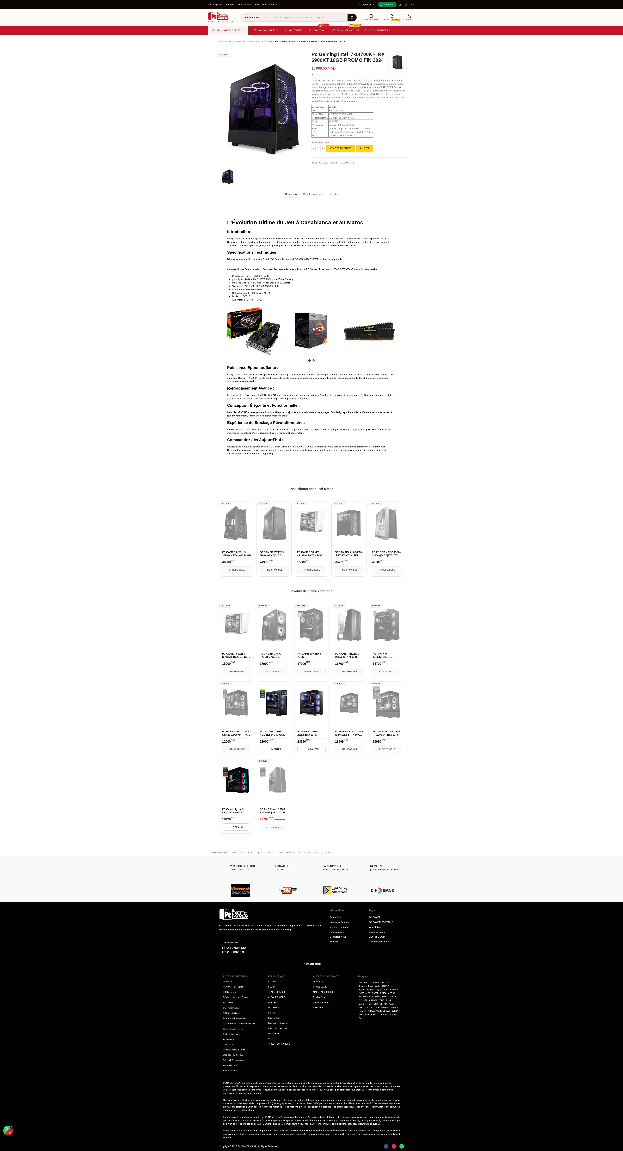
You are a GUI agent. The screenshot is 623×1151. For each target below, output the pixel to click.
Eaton (369, 1007)
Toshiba (393, 1014)
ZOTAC (383, 993)
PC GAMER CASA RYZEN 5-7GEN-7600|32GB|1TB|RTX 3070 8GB (271, 655)
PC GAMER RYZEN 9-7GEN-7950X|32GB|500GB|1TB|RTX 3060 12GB (311, 655)
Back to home (400, 41)
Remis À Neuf (319, 997)
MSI (234, 852)
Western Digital (383, 1011)
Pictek (388, 1000)
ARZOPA (373, 1000)
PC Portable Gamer (231, 1013)
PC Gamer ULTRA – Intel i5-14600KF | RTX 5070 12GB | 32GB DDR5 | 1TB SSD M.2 (349, 733)
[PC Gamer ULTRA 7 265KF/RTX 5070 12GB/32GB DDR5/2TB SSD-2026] (311, 703)
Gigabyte (290, 852)
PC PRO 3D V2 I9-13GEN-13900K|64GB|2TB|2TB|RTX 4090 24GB (386, 554)
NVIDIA (394, 1011)
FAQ (257, 4)
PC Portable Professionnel (234, 1018)
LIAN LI (362, 1007)
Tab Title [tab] (333, 194)
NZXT (328, 852)
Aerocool (394, 989)
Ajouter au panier (340, 148)
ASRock (371, 1011)
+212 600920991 (233, 952)
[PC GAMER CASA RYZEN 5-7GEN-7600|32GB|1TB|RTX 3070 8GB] (274, 625)
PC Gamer (227, 982)
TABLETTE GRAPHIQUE (279, 1044)
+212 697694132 (233, 948)
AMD (386, 989)
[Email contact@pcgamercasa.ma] (400, 4)
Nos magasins (215, 4)
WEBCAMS (273, 1002)
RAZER (375, 993)
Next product (404, 41)
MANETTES (273, 1007)
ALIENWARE (365, 997)
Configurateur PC (268, 30)
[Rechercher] (352, 17)
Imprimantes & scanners (278, 1023)
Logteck (379, 989)
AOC (368, 993)
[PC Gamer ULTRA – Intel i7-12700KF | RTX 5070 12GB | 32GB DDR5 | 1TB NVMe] (387, 703)
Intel (382, 982)
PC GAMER (383, 1007)
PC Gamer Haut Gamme (233, 987)
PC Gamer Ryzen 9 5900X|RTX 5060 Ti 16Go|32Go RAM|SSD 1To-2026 (234, 811)
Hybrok (385, 997)
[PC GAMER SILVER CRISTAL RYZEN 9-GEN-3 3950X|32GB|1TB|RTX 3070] (311, 523)
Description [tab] (291, 194)
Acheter (365, 148)
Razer (250, 852)
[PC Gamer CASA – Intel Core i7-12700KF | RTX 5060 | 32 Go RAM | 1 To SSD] (236, 703)
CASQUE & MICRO (276, 997)
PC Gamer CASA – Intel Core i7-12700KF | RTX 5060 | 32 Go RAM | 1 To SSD (235, 733)
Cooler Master (374, 986)
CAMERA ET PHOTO (277, 1028)
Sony (361, 1018)
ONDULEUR (273, 1033)
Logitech (260, 852)
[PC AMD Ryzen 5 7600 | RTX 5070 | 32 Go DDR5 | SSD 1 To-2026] (274, 781)
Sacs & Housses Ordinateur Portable (239, 1023)
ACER (362, 993)
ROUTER (272, 1039)
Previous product (395, 41)
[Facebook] (412, 4)
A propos (230, 4)
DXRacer (363, 1004)
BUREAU (272, 1013)
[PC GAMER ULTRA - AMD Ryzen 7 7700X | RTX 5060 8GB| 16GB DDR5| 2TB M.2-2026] (274, 703)
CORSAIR (374, 982)
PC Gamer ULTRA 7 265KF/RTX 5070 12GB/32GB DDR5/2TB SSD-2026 (310, 733)
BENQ (381, 1000)
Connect (362, 986)
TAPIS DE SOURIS (276, 992)
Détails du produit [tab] (313, 194)
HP (299, 852)
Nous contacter (270, 4)
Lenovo (307, 852)
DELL (388, 982)
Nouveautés (296, 30)
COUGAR (363, 1000)
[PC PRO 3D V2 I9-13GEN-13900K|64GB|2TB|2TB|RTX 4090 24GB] (386, 523)
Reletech (375, 1014)
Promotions (320, 29)
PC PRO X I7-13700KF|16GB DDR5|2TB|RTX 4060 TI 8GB (386, 655)
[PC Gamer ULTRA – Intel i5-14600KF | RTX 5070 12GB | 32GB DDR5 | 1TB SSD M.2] (349, 703)
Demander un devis (348, 29)
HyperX (279, 852)
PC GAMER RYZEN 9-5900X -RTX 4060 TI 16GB (347, 655)
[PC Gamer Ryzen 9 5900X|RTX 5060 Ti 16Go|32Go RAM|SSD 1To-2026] (236, 781)
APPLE (393, 997)
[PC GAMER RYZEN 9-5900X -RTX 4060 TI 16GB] (349, 625)
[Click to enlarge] (222, 161)
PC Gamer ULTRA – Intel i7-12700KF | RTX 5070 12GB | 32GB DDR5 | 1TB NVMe (386, 733)
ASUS (242, 852)
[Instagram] (406, 4)
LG (375, 1007)
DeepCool (373, 1004)
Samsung (317, 852)
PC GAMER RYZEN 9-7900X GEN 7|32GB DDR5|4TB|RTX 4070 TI (273, 554)
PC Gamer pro (229, 992)
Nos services (244, 4)
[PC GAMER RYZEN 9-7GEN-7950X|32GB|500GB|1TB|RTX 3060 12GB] (311, 625)
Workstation (228, 1002)
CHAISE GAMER (320, 987)
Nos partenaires (378, 30)
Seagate (394, 1007)
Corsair (270, 852)
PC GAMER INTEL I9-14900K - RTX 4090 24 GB (236, 554)
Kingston (383, 1004)
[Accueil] (243, 914)
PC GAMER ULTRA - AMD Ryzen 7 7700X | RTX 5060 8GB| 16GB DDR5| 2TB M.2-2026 (272, 733)
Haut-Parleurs (274, 1018)
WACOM (384, 1014)
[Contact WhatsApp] (401, 1146)
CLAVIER (272, 982)
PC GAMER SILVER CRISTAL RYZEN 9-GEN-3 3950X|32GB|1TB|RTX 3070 (311, 554)
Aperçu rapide (249, 541)
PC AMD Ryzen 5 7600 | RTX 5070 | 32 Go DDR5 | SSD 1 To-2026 (274, 811)
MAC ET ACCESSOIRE (323, 992)
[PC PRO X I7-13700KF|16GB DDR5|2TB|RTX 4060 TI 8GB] (387, 625)
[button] (229, 333)
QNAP (367, 1014)
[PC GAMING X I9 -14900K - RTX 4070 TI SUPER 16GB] (349, 523)
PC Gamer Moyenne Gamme (236, 997)
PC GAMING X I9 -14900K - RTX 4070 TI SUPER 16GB (349, 554)
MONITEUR (318, 982)
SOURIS (272, 987)
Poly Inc (362, 1011)
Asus (366, 982)
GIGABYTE (387, 986)
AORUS (391, 993)
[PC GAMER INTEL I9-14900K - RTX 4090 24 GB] (236, 523)
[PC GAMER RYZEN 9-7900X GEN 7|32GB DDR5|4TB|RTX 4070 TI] (274, 523)
